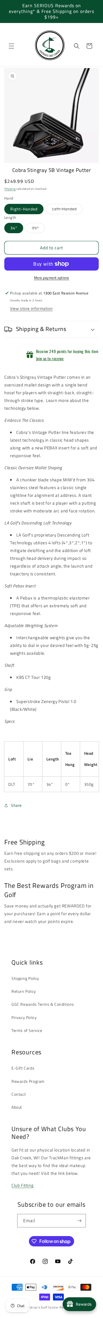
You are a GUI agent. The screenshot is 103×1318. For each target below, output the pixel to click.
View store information (31, 308)
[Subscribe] (79, 1220)
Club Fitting (22, 1185)
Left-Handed (67, 210)
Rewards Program (28, 1081)
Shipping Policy (25, 978)
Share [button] (16, 805)
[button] (11, 46)
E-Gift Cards (22, 1068)
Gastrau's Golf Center (42, 1307)
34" (13, 228)
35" (38, 229)
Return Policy (23, 991)
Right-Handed (23, 209)
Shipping (10, 189)
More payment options (51, 277)
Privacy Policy (24, 1017)
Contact (18, 1094)
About (16, 1107)
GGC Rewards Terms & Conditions (42, 1004)
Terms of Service (26, 1030)
